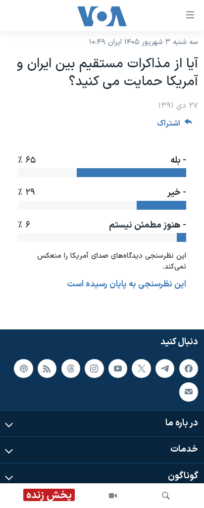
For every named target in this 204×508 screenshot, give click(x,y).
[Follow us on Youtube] (117, 368)
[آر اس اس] (47, 368)
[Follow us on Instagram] (94, 368)
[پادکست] (23, 368)
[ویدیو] (113, 495)
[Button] (175, 126)
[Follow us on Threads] (70, 368)
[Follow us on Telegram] (164, 368)
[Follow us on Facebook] (188, 368)
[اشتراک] (188, 392)
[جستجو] (166, 495)
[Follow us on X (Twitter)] (141, 368)
